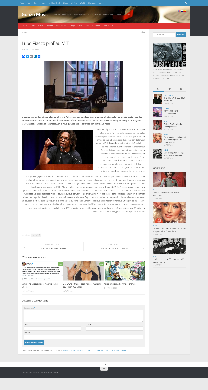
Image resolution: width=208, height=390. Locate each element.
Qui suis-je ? (108, 26)
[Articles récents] (158, 89)
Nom (26, 324)
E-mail (89, 324)
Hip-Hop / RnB (54, 3)
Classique (92, 3)
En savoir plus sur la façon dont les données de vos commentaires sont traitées (94, 350)
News (40, 26)
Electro (74, 3)
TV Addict (96, 26)
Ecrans (101, 3)
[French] (179, 11)
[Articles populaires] (169, 89)
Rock (22, 3)
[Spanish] (184, 11)
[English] (182, 11)
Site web (27, 333)
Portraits (49, 26)
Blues (65, 3)
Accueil (24, 26)
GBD (26, 50)
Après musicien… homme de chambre (120, 284)
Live (87, 26)
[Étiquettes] (180, 89)
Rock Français (39, 3)
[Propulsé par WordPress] (38, 372)
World (82, 3)
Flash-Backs (61, 26)
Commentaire (29, 308)
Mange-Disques (76, 26)
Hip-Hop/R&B (36, 235)
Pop (28, 3)
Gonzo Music (35, 14)
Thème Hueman (52, 372)
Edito (33, 26)
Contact (104, 364)
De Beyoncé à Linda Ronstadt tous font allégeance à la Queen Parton (175, 139)
